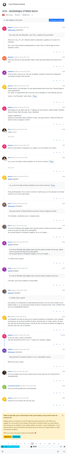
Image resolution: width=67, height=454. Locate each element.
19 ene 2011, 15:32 (22, 203)
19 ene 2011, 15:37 (23, 242)
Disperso (10, 27)
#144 (63, 85)
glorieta (10, 85)
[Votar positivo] (53, 52)
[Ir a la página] (20, 443)
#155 (63, 316)
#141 (64, 27)
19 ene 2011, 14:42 (22, 129)
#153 (63, 268)
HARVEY (10, 349)
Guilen (10, 371)
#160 (63, 398)
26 (49, 443)
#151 (64, 225)
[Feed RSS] (32, 15)
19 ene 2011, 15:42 (21, 316)
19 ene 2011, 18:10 (31, 385)
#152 (63, 242)
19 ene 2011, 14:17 (24, 27)
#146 (63, 129)
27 (54, 443)
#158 (63, 371)
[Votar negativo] (60, 52)
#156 (63, 335)
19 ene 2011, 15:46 (24, 335)
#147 (63, 145)
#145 (63, 107)
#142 (63, 57)
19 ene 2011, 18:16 (23, 398)
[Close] (63, 415)
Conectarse (16, 436)
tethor (9, 268)
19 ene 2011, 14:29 (25, 71)
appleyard (11, 71)
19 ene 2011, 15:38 (22, 290)
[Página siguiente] (58, 443)
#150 (63, 203)
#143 (63, 71)
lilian (9, 129)
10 (40, 443)
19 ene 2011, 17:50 (24, 349)
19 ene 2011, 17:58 (23, 371)
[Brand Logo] (5, 4)
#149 (63, 176)
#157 (63, 349)
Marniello (10, 57)
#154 (63, 290)
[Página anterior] (8, 443)
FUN (9, 225)
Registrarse (7, 436)
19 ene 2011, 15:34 (22, 225)
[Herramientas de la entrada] (63, 52)
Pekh (9, 203)
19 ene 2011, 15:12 (23, 176)
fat (8, 316)
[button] (2, 451)
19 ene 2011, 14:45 (24, 145)
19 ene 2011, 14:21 (24, 57)
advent (10, 242)
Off (3, 15)
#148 (63, 157)
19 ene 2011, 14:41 (24, 107)
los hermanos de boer (14, 385)
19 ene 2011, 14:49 (22, 157)
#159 (63, 385)
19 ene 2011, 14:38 (24, 85)
